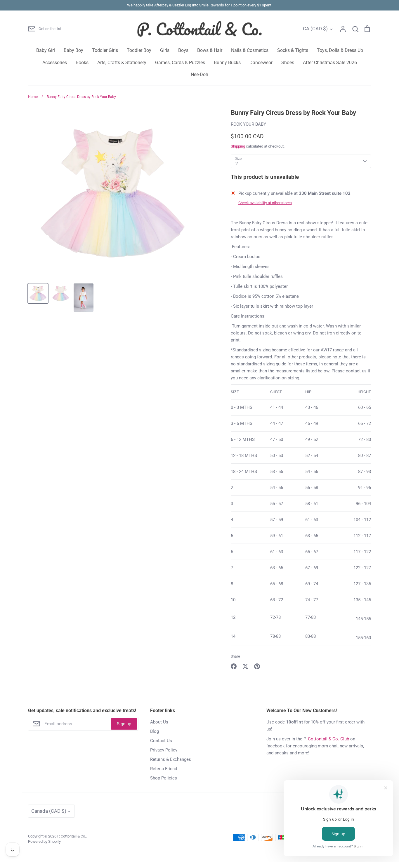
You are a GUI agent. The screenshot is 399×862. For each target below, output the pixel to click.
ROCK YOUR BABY (248, 124)
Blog (154, 731)
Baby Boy (73, 50)
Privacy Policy (163, 750)
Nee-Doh (199, 74)
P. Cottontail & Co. (71, 836)
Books (82, 62)
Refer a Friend (163, 768)
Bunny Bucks (227, 62)
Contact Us (161, 740)
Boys (183, 50)
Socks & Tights (292, 50)
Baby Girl (45, 50)
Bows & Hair (209, 50)
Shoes (287, 62)
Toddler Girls (105, 50)
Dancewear (261, 62)
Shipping (238, 146)
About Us (159, 722)
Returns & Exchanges (170, 759)
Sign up (124, 723)
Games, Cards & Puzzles (180, 62)
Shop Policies (163, 778)
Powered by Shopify (44, 841)
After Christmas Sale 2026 (330, 62)
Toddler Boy (139, 50)
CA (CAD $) (315, 28)
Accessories (54, 62)
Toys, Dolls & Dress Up (340, 50)
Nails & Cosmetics (249, 50)
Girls (164, 50)
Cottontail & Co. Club (328, 739)
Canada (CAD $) (48, 811)
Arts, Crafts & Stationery (121, 62)
